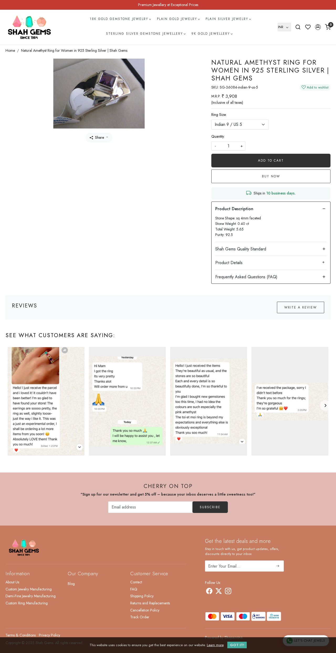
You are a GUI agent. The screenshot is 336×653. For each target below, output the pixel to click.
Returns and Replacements (150, 603)
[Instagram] (228, 592)
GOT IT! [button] (237, 644)
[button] (318, 27)
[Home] (29, 27)
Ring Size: (219, 114)
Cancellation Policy (144, 610)
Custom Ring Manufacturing (27, 603)
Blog (71, 583)
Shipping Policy (142, 596)
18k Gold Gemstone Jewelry (119, 19)
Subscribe (210, 507)
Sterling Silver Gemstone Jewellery (144, 33)
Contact (136, 582)
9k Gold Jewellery (210, 33)
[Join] (278, 566)
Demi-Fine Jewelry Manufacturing (31, 596)
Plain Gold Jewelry (177, 19)
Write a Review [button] (300, 307)
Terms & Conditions (21, 635)
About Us (12, 582)
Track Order (139, 617)
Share (99, 137)
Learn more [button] (215, 644)
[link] (298, 27)
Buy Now (271, 176)
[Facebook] (209, 592)
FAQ (133, 589)
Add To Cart (271, 160)
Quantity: (218, 136)
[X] (218, 592)
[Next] (325, 405)
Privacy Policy (49, 635)
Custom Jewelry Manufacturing (29, 589)
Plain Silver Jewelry (227, 19)
